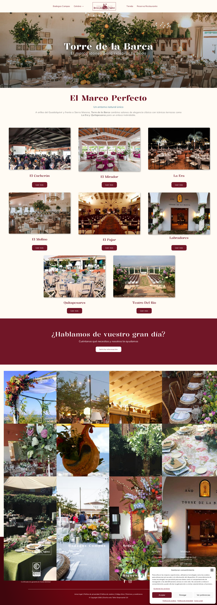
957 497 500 (128, 561)
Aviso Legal (198, 601)
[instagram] (130, 581)
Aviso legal (78, 594)
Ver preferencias (203, 595)
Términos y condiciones (134, 594)
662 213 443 (157, 561)
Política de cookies (169, 601)
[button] (212, 570)
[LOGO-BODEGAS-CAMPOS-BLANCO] (36, 544)
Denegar (182, 595)
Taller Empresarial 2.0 (120, 597)
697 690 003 (186, 564)
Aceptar (162, 595)
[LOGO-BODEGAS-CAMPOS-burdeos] (104, 2)
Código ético (119, 594)
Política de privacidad (185, 601)
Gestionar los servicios (161, 589)
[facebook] (124, 581)
